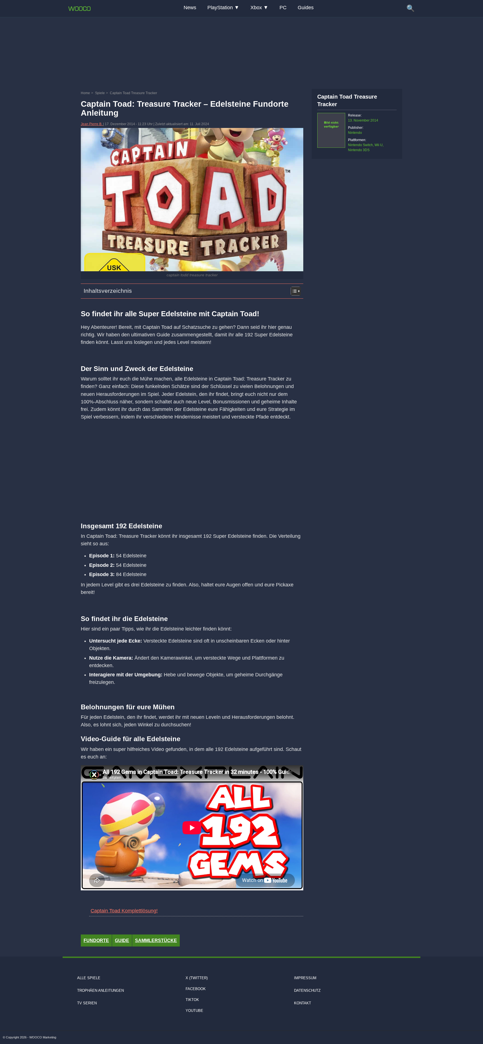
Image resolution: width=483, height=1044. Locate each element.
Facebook (196, 989)
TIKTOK (192, 1000)
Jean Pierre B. (92, 124)
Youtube (194, 1011)
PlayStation (220, 7)
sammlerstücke (156, 940)
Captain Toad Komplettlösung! (124, 911)
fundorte (96, 940)
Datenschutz (307, 990)
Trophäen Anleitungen (100, 990)
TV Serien (87, 1003)
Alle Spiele (88, 978)
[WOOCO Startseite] (79, 8)
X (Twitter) (197, 978)
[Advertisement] (241, 52)
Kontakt (302, 1003)
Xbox (256, 7)
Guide (122, 940)
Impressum (305, 978)
